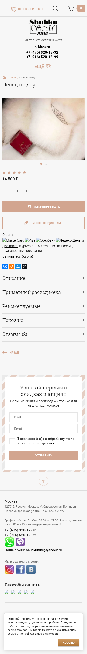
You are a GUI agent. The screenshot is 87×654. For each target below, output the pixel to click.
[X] (24, 266)
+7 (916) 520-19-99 (42, 57)
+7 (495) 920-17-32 (42, 52)
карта (27, 256)
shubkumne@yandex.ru (44, 550)
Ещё (39, 66)
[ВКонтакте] (5, 266)
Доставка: (10, 246)
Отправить (43, 455)
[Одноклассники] (11, 266)
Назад (14, 352)
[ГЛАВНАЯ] (4, 77)
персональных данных (35, 443)
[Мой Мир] (18, 266)
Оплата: (8, 235)
